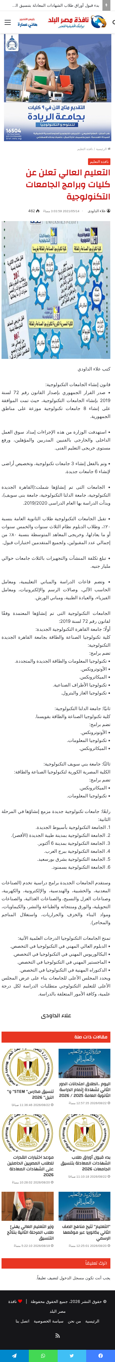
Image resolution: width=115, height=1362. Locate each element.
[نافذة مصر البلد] (61, 22)
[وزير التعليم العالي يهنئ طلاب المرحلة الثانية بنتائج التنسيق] (28, 1206)
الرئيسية (102, 149)
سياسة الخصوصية (48, 1321)
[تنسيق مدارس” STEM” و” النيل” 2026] (28, 1067)
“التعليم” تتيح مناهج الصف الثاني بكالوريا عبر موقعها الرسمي (86, 1232)
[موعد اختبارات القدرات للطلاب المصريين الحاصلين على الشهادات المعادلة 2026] (28, 1132)
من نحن (74, 1321)
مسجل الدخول (71, 1277)
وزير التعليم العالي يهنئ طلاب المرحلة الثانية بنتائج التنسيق (30, 1232)
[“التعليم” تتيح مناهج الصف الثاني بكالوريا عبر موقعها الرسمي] (85, 1206)
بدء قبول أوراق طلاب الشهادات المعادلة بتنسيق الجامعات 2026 (85, 1163)
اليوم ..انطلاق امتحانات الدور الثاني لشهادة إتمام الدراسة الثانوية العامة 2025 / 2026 (84, 1090)
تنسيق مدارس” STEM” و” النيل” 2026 (30, 1094)
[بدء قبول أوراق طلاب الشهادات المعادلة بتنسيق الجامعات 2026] (85, 1132)
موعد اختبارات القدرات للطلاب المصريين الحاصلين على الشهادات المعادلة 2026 (30, 1166)
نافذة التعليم (85, 149)
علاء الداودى (97, 211)
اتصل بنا (22, 1321)
